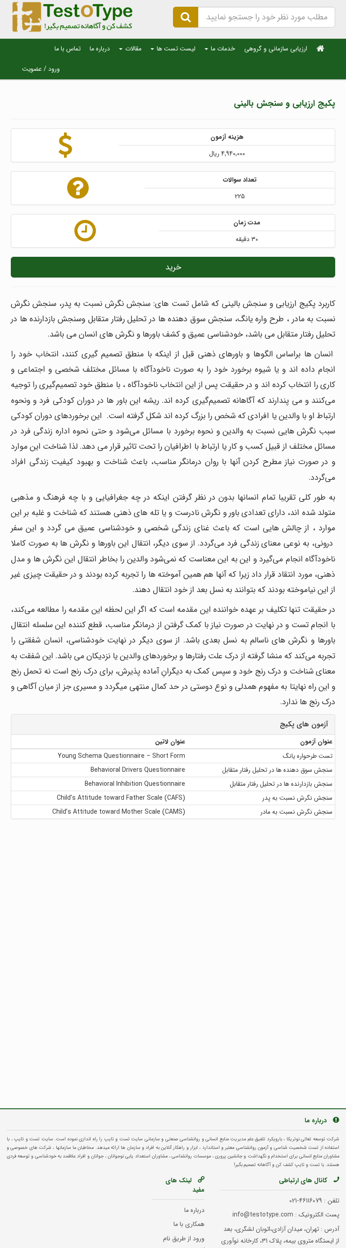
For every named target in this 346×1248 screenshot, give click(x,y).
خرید (173, 267)
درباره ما (100, 49)
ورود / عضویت (41, 69)
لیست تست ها (175, 49)
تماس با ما (68, 49)
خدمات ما (222, 49)
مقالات (132, 49)
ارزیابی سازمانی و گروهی (275, 49)
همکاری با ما (189, 1224)
